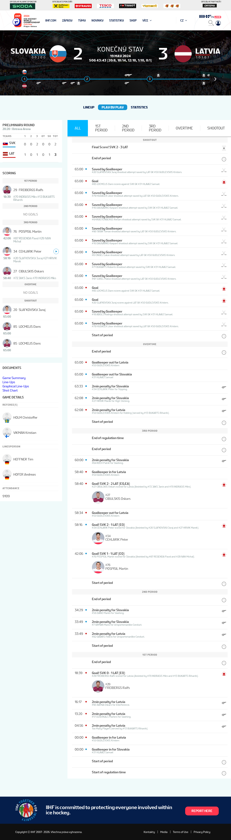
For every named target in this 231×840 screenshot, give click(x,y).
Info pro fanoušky (58, 20)
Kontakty (149, 831)
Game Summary (14, 378)
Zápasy (67, 20)
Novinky (97, 20)
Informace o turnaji (60, 20)
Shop (133, 20)
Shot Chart (10, 390)
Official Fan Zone (57, 20)
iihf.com (50, 20)
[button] (215, 79)
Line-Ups (9, 382)
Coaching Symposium (60, 20)
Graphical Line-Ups (16, 386)
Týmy (82, 20)
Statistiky (116, 20)
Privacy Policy (202, 831)
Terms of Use (180, 831)
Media (163, 831)
